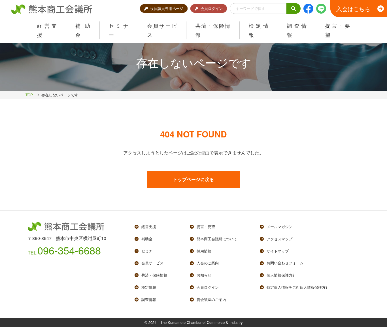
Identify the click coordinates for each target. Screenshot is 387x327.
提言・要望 (206, 226)
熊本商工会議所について (217, 238)
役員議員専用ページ (166, 8)
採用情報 (204, 251)
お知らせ (204, 275)
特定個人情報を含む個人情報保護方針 (298, 287)
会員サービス (152, 263)
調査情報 (148, 299)
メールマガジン (279, 226)
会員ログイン (212, 8)
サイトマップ (278, 251)
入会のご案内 (208, 263)
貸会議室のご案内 (211, 299)
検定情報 (148, 287)
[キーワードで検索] (293, 8)
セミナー (148, 251)
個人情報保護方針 (281, 275)
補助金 (146, 238)
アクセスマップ (279, 238)
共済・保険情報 (154, 275)
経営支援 (148, 226)
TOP (29, 94)
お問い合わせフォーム (285, 263)
